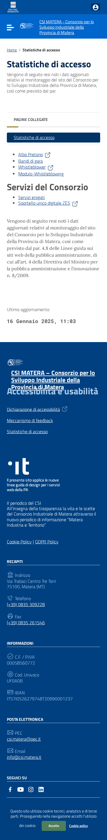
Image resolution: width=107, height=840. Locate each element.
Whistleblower (32, 167)
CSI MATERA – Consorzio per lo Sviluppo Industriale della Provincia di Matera (53, 380)
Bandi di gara (30, 161)
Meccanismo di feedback (30, 420)
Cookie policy (78, 825)
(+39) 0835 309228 (26, 604)
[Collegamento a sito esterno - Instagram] (30, 788)
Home (12, 50)
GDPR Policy (46, 541)
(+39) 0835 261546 (26, 622)
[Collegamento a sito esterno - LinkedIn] (41, 788)
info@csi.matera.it (24, 757)
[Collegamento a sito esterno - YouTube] (20, 788)
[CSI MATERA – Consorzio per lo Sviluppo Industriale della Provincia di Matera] (26, 25)
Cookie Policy (19, 541)
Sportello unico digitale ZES (44, 203)
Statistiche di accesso (34, 137)
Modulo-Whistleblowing (41, 173)
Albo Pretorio (30, 154)
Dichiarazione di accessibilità (33, 409)
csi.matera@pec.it (24, 739)
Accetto (54, 825)
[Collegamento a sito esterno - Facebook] (10, 788)
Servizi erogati (31, 197)
